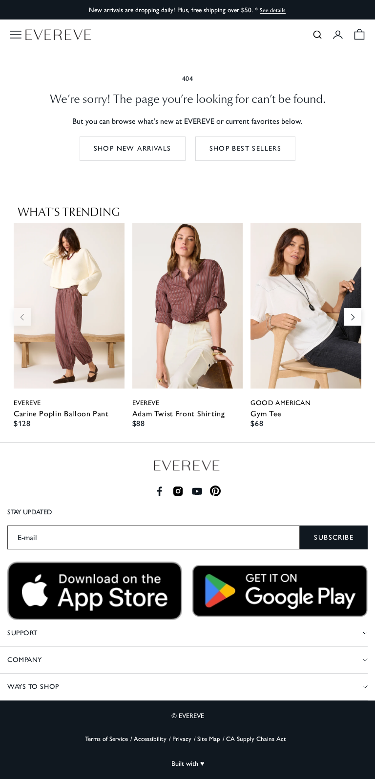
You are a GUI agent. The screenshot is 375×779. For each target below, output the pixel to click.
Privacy (181, 738)
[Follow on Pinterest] (215, 491)
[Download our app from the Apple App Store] (95, 591)
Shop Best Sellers (245, 148)
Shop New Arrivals (132, 148)
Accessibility (150, 738)
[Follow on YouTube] (197, 491)
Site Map (208, 738)
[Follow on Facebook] (159, 491)
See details (273, 10)
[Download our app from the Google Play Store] (280, 591)
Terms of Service (106, 738)
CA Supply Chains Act (256, 738)
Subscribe (334, 537)
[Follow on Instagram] (178, 491)
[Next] (352, 317)
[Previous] (22, 317)
